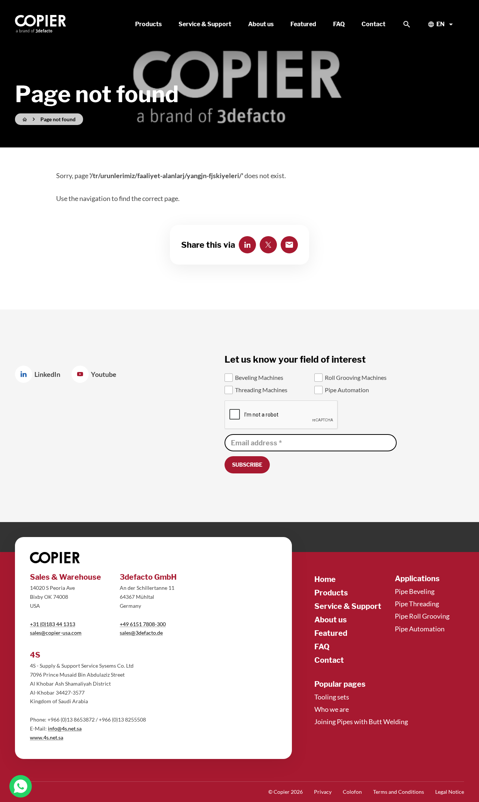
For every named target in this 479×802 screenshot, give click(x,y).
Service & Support (347, 606)
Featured (330, 633)
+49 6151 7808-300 (143, 624)
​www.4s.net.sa (46, 737)
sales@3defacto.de (141, 632)
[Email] (289, 244)
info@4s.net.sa (65, 728)
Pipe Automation (420, 629)
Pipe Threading (417, 604)
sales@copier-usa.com (56, 632)
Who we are (331, 709)
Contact (329, 660)
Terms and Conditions (398, 792)
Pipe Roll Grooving (422, 616)
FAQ (322, 646)
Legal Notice (449, 792)
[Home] (41, 24)
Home (325, 579)
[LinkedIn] (247, 244)
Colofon (352, 792)
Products (331, 592)
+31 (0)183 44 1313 (52, 624)
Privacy (323, 792)
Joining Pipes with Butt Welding (361, 721)
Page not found (58, 119)
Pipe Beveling (414, 591)
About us (330, 619)
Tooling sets (331, 697)
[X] (268, 244)
